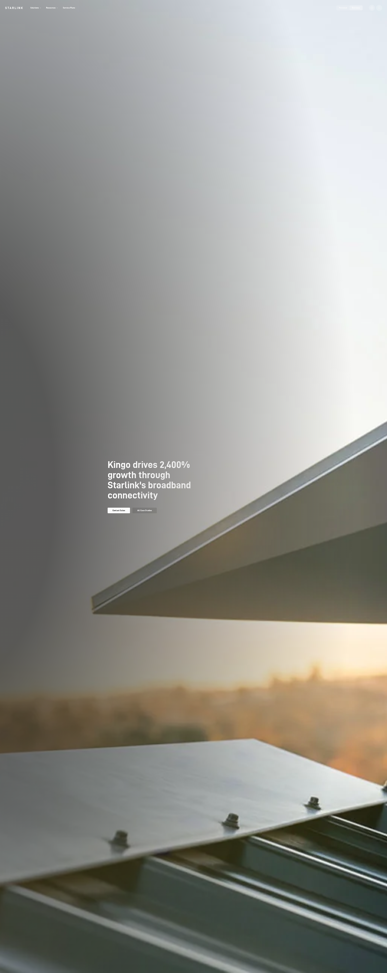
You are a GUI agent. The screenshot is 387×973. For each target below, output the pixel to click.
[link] (14, 7)
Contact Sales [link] (118, 510)
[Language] (372, 8)
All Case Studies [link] (144, 510)
